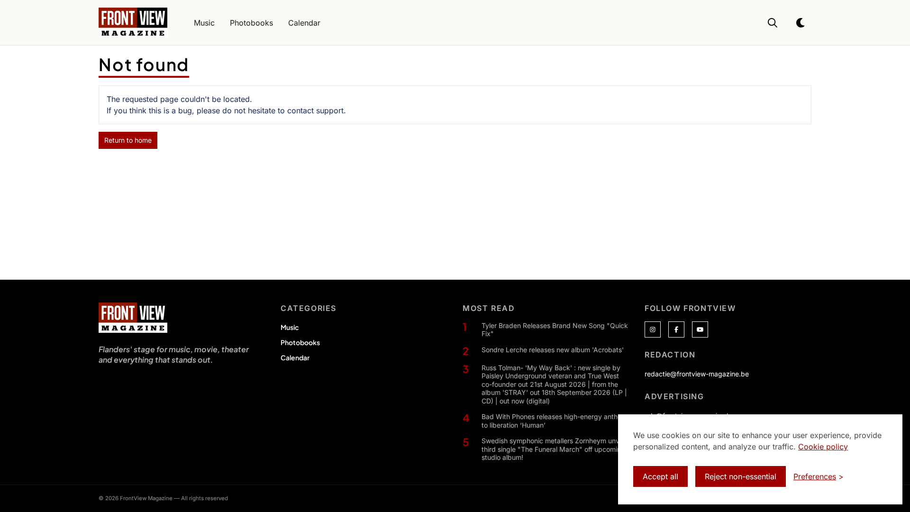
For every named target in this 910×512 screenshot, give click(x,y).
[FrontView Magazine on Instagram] (653, 329)
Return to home (128, 140)
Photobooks (300, 342)
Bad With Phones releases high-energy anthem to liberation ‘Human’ (554, 420)
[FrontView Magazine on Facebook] (676, 329)
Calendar (295, 357)
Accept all (660, 476)
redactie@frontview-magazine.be (697, 374)
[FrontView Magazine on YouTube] (700, 329)
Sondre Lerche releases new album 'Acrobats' (553, 350)
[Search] (772, 22)
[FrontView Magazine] (133, 317)
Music (290, 327)
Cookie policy (823, 446)
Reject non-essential (740, 476)
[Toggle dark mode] (801, 22)
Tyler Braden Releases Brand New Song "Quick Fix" (555, 329)
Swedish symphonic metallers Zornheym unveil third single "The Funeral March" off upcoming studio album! (554, 449)
